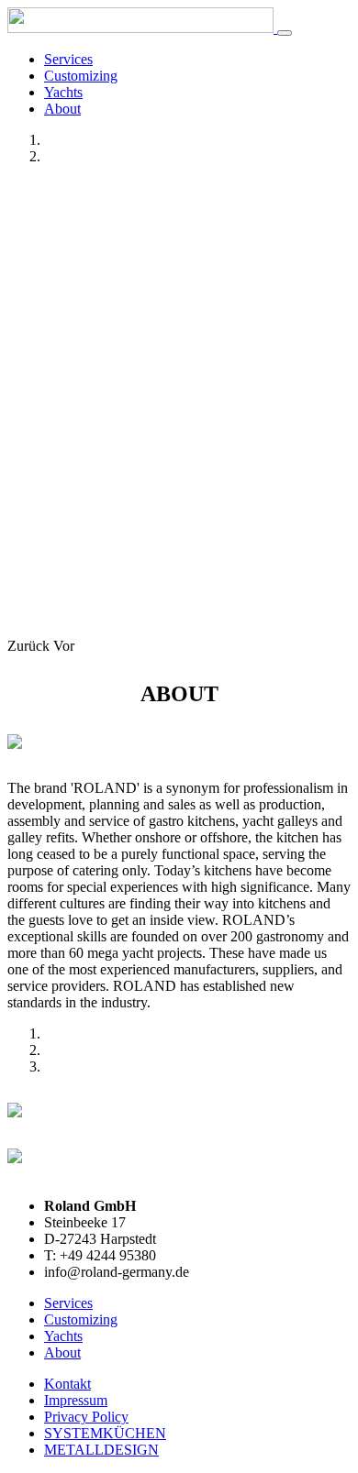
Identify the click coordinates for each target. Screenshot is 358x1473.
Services (68, 59)
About (62, 108)
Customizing (80, 75)
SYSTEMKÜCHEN (105, 1433)
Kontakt (67, 1383)
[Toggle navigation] (284, 33)
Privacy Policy (86, 1416)
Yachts (63, 92)
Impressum (75, 1400)
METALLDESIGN (101, 1449)
